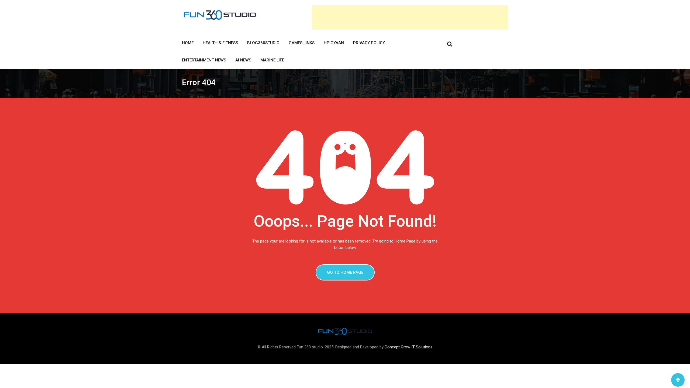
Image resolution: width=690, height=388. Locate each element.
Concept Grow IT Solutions (409, 347)
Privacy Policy (369, 42)
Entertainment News (204, 60)
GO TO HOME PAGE (345, 272)
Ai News (243, 60)
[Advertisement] (410, 17)
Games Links (302, 42)
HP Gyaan (334, 42)
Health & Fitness (220, 42)
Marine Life (272, 60)
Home (188, 42)
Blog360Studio (263, 42)
